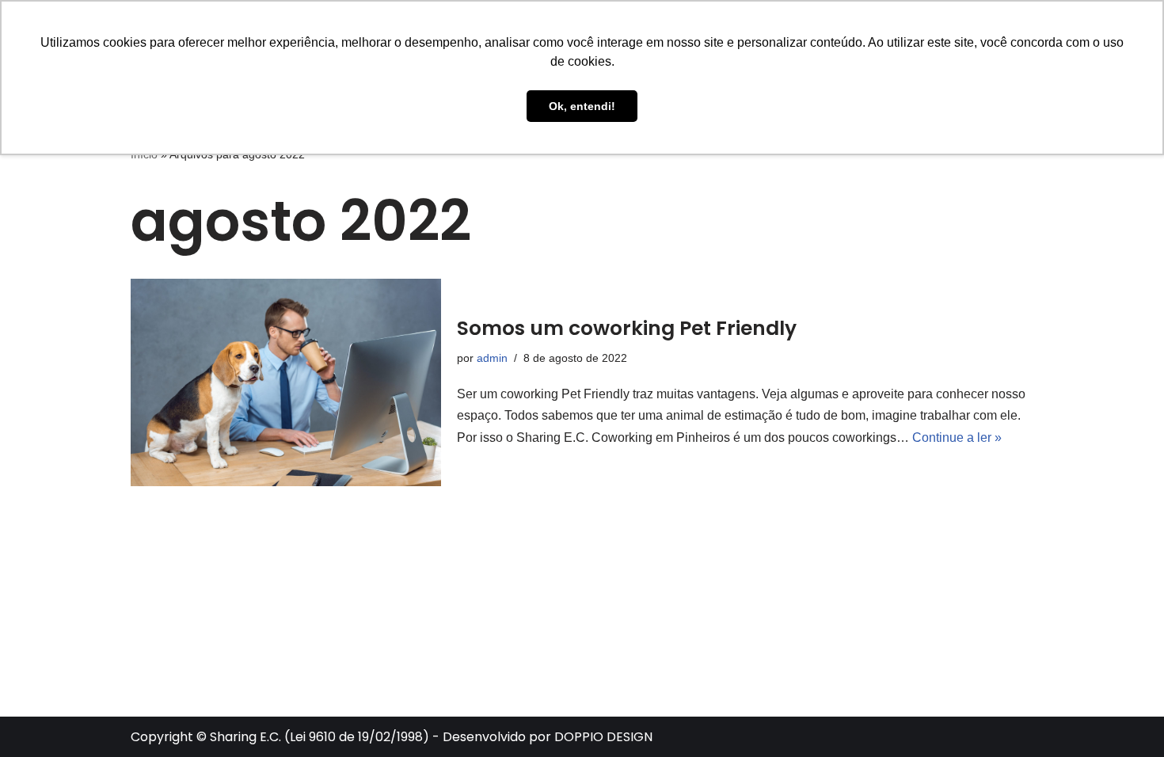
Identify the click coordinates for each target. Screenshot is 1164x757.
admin (492, 358)
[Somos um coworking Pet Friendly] (286, 382)
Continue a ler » (957, 437)
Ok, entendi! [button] (582, 106)
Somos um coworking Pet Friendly (627, 328)
